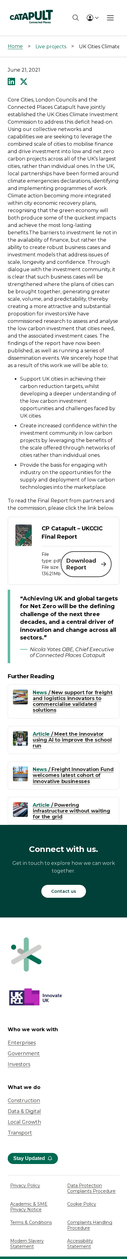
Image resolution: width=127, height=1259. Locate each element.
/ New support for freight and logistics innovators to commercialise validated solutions (72, 701)
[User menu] (92, 18)
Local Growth (24, 1122)
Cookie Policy (81, 1204)
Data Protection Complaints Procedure (91, 1188)
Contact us (63, 891)
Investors (19, 1064)
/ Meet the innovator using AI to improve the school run (72, 740)
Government (24, 1053)
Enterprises (22, 1043)
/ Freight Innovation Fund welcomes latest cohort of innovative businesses (73, 775)
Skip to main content (30, 7)
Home (15, 46)
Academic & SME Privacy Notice (28, 1206)
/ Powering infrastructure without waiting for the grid (71, 811)
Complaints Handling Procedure (89, 1225)
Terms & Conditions (31, 1222)
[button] (11, 82)
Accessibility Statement (80, 1243)
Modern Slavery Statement (27, 1243)
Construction (24, 1100)
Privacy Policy (25, 1185)
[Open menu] (110, 18)
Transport (20, 1133)
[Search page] (75, 17)
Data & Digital (24, 1111)
